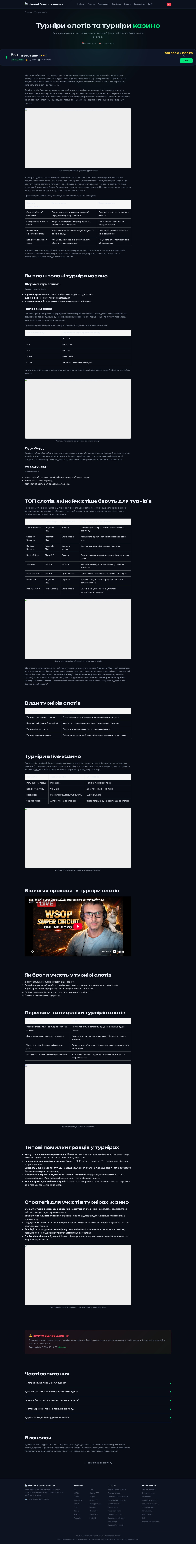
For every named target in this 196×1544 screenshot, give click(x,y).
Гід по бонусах (148, 1507)
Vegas (92, 1496)
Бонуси (127, 4)
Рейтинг (81, 4)
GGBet (76, 1514)
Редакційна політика (150, 1522)
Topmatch (78, 1518)
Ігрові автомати (114, 1511)
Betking (92, 1507)
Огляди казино (148, 1493)
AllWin (76, 1493)
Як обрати (116, 4)
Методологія (147, 1514)
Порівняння (103, 4)
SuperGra (93, 1514)
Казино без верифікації (118, 1496)
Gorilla (76, 1504)
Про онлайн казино (150, 1504)
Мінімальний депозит (117, 1500)
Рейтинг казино (148, 1489)
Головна (28, 12)
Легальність (139, 4)
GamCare (62, 1347)
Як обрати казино (149, 1500)
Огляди (91, 4)
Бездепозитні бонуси (117, 1489)
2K (75, 1489)
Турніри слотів (114, 1493)
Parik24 (92, 1518)
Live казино (113, 1507)
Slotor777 (93, 1500)
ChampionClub (95, 1504)
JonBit (76, 1496)
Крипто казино (114, 1504)
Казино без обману (116, 1518)
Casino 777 (94, 1493)
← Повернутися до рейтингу (98, 1462)
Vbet (91, 1489)
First (75, 1507)
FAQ (150, 4)
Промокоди (112, 1522)
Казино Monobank (115, 1525)
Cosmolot (93, 1511)
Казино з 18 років (115, 1514)
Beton (76, 1511)
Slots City (78, 1500)
